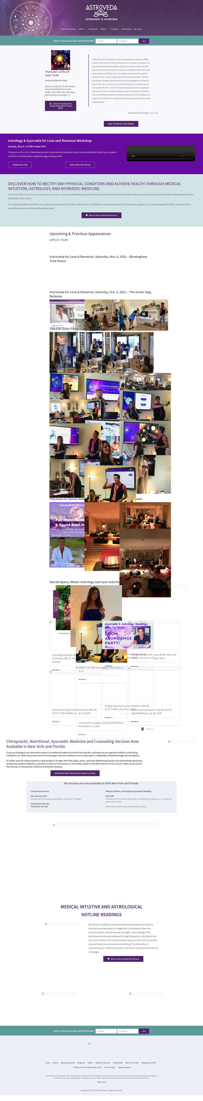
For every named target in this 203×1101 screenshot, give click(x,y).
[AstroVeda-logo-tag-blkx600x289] (101, 1043)
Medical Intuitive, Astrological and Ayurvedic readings (43, 194)
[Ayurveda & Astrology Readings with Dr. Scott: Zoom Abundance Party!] (128, 635)
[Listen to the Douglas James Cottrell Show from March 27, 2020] (101, 692)
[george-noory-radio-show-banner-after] (105, 824)
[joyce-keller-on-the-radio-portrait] (58, 993)
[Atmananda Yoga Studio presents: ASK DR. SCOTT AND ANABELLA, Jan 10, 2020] (75, 688)
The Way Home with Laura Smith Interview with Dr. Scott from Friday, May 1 (153, 656)
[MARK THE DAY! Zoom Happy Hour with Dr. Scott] (101, 642)
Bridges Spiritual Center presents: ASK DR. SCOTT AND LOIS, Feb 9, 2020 (127, 707)
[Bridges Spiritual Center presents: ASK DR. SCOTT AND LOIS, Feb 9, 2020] (128, 684)
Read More (82, 734)
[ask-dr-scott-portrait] (145, 993)
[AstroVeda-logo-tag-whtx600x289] (101, 5)
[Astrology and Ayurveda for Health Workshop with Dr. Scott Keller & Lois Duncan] (75, 635)
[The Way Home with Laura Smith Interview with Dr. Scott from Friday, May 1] (154, 635)
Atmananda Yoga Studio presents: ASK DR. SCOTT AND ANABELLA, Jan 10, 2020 (74, 711)
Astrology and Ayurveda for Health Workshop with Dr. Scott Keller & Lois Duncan (71, 658)
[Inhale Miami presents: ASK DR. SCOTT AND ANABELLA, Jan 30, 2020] (154, 686)
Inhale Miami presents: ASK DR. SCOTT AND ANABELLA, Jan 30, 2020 (151, 711)
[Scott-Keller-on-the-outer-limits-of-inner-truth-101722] (60, 51)
